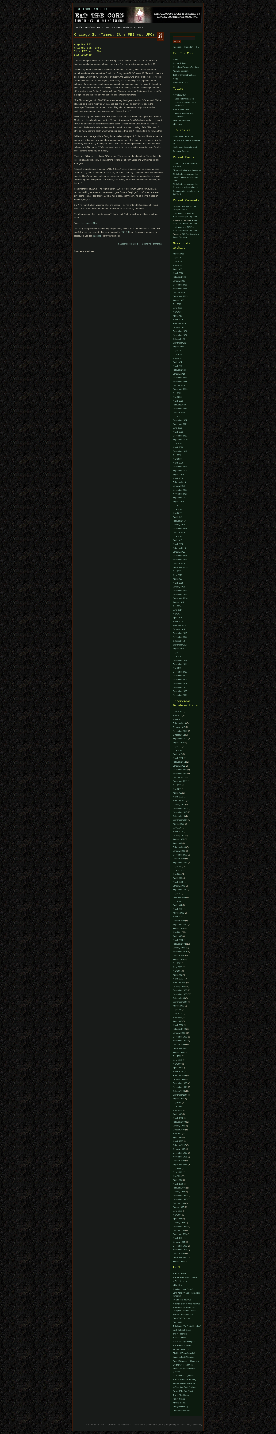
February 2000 (179, 1029)
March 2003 (178, 917)
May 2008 (177, 874)
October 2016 (179, 532)
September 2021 (180, 424)
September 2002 (180, 924)
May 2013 (177, 715)
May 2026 (177, 265)
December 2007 (180, 683)
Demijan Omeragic (181, 206)
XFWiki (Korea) (179, 1403)
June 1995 (177, 1211)
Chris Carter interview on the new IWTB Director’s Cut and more (185, 177)
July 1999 (177, 1056)
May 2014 (177, 614)
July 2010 (177, 828)
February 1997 (179, 1145)
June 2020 (177, 443)
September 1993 (180, 1257)
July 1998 (177, 1102)
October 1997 (179, 1130)
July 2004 (177, 901)
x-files (94, 223)
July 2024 (177, 350)
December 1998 (180, 1083)
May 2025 (177, 312)
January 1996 (179, 1192)
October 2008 (179, 859)
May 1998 (177, 1110)
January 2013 (179, 727)
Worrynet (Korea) (180, 1407)
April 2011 (177, 793)
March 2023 (178, 401)
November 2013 (180, 637)
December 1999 (180, 1037)
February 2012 (179, 762)
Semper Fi (177, 1322)
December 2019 (180, 451)
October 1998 (179, 1091)
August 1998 (178, 1099)
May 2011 (177, 668)
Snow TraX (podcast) (182, 1318)
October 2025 (179, 292)
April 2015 (177, 579)
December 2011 (180, 664)
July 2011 (177, 785)
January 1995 (179, 1223)
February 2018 (179, 482)
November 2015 (180, 560)
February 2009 (179, 847)
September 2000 (180, 1002)
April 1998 (177, 1114)
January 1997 (179, 1149)
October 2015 (179, 564)
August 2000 (178, 1006)
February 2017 (179, 521)
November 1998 (180, 1087)
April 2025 (177, 316)
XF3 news (177, 124)
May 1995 (177, 1215)
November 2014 (180, 594)
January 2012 (179, 766)
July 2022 (177, 416)
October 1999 (179, 1044)
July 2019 (177, 455)
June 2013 (177, 656)
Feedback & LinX (180, 83)
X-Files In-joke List (181, 1349)
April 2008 (177, 878)
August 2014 (178, 602)
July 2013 (177, 652)
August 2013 (178, 649)
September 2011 (180, 781)
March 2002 (178, 940)
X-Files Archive (179, 1338)
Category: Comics (180, 151)
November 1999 (180, 1041)
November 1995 (180, 1199)
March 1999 (178, 1072)
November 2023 (180, 381)
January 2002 (179, 948)
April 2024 (177, 362)
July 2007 (177, 893)
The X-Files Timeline (182, 1345)
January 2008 (179, 886)
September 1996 (180, 1164)
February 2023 (179, 405)
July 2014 (177, 606)
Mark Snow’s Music (181, 109)
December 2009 (180, 676)
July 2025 (177, 304)
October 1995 (179, 1203)
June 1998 (177, 1106)
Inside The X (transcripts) (184, 1342)
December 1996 (180, 1153)
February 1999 (179, 1075)
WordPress (126, 1424)
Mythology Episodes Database (186, 67)
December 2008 (180, 680)
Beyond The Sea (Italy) (183, 1391)
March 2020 (178, 447)
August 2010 (178, 824)
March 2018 (178, 478)
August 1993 (178, 1261)
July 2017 (177, 505)
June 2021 (177, 428)
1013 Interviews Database (184, 75)
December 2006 (180, 687)
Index (175, 59)
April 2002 (177, 936)
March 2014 (178, 622)
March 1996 (178, 1184)
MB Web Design (184, 1424)
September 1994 (180, 1234)
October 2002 (179, 921)
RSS (197, 47)
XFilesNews (178, 1285)
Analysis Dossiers (180, 71)
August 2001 (178, 959)
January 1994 (179, 1242)
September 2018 (180, 471)
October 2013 (179, 641)
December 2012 (180, 660)
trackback (97, 236)
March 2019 (178, 463)
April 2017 (177, 517)
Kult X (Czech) (179, 1399)
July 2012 (177, 746)
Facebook (177, 47)
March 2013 (178, 719)
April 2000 (177, 1021)
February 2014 (179, 625)
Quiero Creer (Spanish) (183, 1365)
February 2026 (179, 277)
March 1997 (178, 1141)
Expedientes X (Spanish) (184, 1357)
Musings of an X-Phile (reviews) (186, 1304)
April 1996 (177, 1180)
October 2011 (179, 777)
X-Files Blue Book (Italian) (184, 1387)
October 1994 (179, 1230)
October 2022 (179, 413)
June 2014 (177, 610)
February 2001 (179, 983)
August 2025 (178, 300)
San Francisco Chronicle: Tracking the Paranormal (140, 244)
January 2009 (179, 851)
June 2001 (177, 967)
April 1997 (177, 1137)
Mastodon (188, 47)
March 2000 (178, 1025)
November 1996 (180, 1157)
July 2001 (177, 963)
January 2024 (179, 374)
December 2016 (180, 529)
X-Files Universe (180, 1281)
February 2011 (179, 801)
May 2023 (177, 397)
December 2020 (180, 436)
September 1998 (180, 1095)
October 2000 (179, 998)
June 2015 (177, 575)
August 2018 (178, 474)
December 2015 (180, 556)
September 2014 (180, 598)
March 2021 (178, 432)
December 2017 (180, 490)
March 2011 (178, 797)
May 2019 (177, 459)
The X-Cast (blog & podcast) (185, 1277)
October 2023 (179, 385)
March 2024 (178, 366)
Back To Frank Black (182, 1330)
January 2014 (179, 629)
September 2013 (180, 645)
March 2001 (178, 979)
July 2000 (177, 1010)
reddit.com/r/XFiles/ (181, 1410)
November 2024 (180, 335)
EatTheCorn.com (91, 9)
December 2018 (180, 467)
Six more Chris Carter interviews (187, 170)
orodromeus (178, 213)
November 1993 (180, 1250)
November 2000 (180, 994)
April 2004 (177, 905)
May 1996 (177, 1176)
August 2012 (178, 742)
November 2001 (180, 952)
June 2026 (177, 262)
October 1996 (179, 1161)
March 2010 (178, 832)
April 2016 (177, 540)
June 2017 (177, 509)
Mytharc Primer (179, 63)
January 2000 (179, 1033)
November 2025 (180, 289)
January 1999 (179, 1079)
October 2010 (179, 816)
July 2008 (177, 866)
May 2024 (177, 358)
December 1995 (180, 1195)
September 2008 (180, 863)
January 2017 (179, 525)
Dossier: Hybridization (184, 99)
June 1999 (177, 1060)
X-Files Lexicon (179, 1273)
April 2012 (177, 754)
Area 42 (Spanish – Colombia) (186, 1361)
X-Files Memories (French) (184, 1380)
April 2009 (177, 843)
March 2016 (178, 544)
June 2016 (177, 536)
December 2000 (180, 990)
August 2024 (178, 347)
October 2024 (179, 339)
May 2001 (177, 971)
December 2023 (180, 378)
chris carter (85, 223)
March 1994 (178, 1238)
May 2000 (177, 1017)
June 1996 (177, 1172)
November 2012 (180, 731)
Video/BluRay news (181, 120)
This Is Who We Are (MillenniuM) (187, 1326)
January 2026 (179, 281)
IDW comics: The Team (183, 136)
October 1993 (179, 1253)
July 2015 (177, 571)
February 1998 (179, 1122)
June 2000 (177, 1014)
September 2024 (180, 343)
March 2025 (178, 320)
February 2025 (179, 323)
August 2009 (178, 839)
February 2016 (179, 548)
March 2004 (178, 909)
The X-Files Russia (181, 1395)
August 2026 (178, 254)
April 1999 (177, 1068)
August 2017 (178, 501)
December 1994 (180, 1226)
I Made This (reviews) (182, 1300)
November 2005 (180, 695)
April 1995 (177, 1219)
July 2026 (177, 258)
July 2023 (177, 393)
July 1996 (177, 1168)
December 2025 (180, 285)
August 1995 (178, 1207)
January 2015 (179, 587)
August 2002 (178, 928)
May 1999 (177, 1064)
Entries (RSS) (139, 1424)
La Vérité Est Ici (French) (183, 1376)
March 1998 (178, 1118)
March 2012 (178, 758)
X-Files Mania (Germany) (184, 1383)
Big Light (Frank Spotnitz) (184, 1353)
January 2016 (179, 552)
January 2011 (179, 805)
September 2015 (180, 567)
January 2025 (179, 327)
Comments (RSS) (155, 1424)
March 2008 (178, 882)
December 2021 (180, 420)
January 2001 (179, 986)
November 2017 (180, 494)
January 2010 (179, 835)
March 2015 (178, 583)
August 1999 (178, 1052)
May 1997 (177, 1134)
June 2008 (177, 870)
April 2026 (177, 269)
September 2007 (180, 890)
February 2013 (179, 723)
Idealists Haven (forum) (183, 1289)
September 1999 (180, 1048)
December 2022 (180, 409)
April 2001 (177, 975)
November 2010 (180, 812)
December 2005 (180, 691)
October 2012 (179, 735)
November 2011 (180, 773)
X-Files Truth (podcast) (183, 1314)
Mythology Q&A (179, 95)
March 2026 (178, 273)
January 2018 (179, 486)
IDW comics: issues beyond (185, 147)
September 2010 (180, 820)
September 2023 (180, 389)
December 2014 (180, 591)
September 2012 (180, 739)
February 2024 (179, 370)
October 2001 (179, 956)
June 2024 (177, 354)
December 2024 (180, 331)
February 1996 (179, 1188)
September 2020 (180, 440)
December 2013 (180, 633)
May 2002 (177, 932)
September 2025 (180, 296)
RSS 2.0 (125, 232)
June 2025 (177, 308)
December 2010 (180, 672)
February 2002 (179, 944)
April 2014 (177, 618)
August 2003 (178, 913)
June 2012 (177, 750)
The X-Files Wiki (180, 1334)
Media (175, 79)
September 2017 (180, 498)
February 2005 (179, 897)
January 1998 (179, 1126)
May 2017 (177, 513)
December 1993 (180, 1246)
